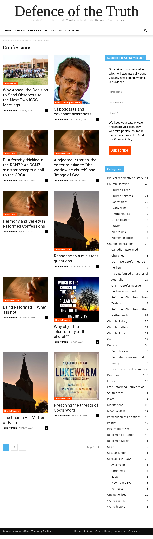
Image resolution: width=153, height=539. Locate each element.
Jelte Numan (10, 110)
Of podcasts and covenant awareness (73, 111)
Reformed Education (120, 435)
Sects (110, 447)
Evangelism (119, 208)
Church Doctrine (22, 40)
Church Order (10, 83)
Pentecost (117, 488)
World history (116, 506)
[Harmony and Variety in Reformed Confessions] (25, 203)
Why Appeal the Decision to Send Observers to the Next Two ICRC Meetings (25, 97)
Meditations (115, 405)
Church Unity (116, 333)
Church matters (117, 327)
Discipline (113, 375)
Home (8, 30)
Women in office (122, 238)
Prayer (115, 226)
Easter (115, 476)
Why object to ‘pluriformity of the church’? (71, 331)
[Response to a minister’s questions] (76, 221)
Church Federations (120, 244)
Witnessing (118, 232)
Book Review (119, 351)
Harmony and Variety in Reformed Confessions (24, 224)
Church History (117, 321)
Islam (110, 399)
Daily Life (113, 345)
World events (116, 500)
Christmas (118, 470)
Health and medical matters (130, 369)
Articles (20, 30)
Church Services (122, 196)
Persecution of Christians (124, 417)
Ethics (111, 381)
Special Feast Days (119, 459)
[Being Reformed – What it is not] (25, 289)
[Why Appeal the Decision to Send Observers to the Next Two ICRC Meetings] (25, 70)
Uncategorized (117, 494)
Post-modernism (118, 429)
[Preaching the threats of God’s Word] (76, 376)
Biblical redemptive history (68, 102)
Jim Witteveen (62, 415)
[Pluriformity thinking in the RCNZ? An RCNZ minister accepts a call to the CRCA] (25, 142)
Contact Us (72, 30)
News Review (116, 411)
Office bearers (120, 220)
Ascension (118, 465)
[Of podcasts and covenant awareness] (76, 79)
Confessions (10, 153)
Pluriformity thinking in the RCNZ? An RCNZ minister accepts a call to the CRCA (23, 167)
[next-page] (22, 447)
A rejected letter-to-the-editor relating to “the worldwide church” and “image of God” (76, 167)
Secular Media (116, 453)
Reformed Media (118, 441)
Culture (112, 339)
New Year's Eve (121, 482)
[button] (145, 31)
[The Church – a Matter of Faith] (25, 382)
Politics (112, 423)
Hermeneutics (120, 214)
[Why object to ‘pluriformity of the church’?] (76, 299)
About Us (56, 30)
